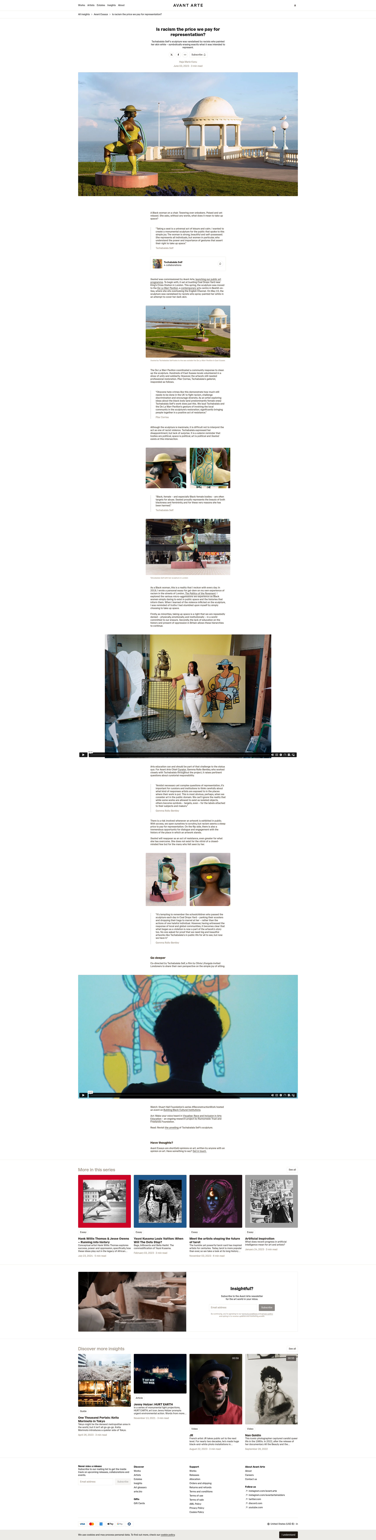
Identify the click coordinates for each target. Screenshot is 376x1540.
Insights (111, 5)
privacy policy (267, 1314)
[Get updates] (220, 264)
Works (81, 5)
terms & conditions (250, 1314)
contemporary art (190, 288)
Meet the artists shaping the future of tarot (214, 1240)
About (121, 5)
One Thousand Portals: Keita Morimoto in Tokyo (98, 1419)
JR (191, 1435)
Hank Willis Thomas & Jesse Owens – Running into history (103, 1240)
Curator (182, 769)
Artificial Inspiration (259, 1238)
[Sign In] (295, 5)
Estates (101, 5)
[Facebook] (178, 55)
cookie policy (168, 1534)
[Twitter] (171, 55)
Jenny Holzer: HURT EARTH (153, 1404)
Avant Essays (101, 14)
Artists (90, 5)
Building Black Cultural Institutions (181, 1110)
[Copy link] (185, 55)
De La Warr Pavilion (167, 288)
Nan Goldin (253, 1435)
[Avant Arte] (188, 5)
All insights (84, 14)
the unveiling (172, 1127)
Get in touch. (200, 1151)
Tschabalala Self (173, 262)
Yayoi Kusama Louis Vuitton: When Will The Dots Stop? (158, 1240)
